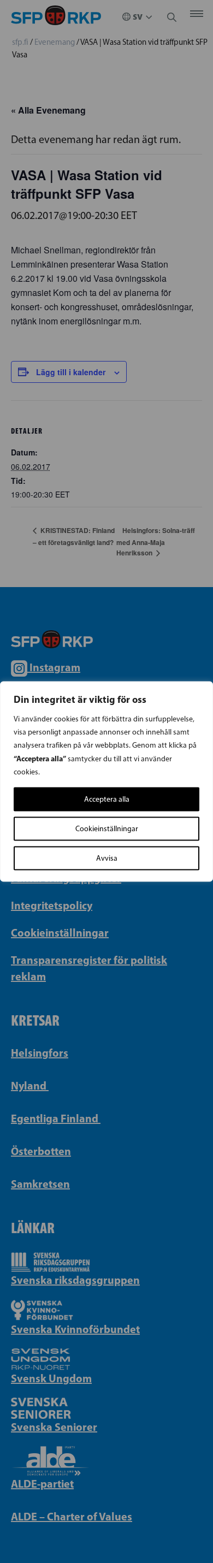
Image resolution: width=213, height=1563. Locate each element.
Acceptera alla (106, 799)
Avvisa (106, 858)
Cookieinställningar (106, 828)
